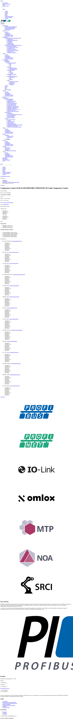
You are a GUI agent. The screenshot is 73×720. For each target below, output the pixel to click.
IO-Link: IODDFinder (11, 115)
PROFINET (7, 61)
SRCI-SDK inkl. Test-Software (13, 111)
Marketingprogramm (6, 3)
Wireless (11, 79)
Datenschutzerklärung (7, 704)
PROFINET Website (13, 69)
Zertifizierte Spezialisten (11, 52)
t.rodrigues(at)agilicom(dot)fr (17, 330)
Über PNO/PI (5, 2)
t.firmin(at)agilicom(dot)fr (14, 296)
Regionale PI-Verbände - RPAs (13, 50)
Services (6, 118)
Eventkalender (7, 139)
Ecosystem (9, 67)
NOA (6, 88)
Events (4, 134)
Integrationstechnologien (11, 74)
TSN (10, 64)
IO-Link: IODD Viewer (11, 105)
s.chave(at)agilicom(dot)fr (14, 385)
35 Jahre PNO (9, 42)
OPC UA (11, 72)
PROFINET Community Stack (12, 106)
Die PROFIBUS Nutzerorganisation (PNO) (13, 38)
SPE (10, 78)
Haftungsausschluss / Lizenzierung (9, 705)
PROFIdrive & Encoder (14, 81)
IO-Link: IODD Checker (11, 104)
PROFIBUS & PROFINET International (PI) (13, 45)
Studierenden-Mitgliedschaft (10, 27)
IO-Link (6, 85)
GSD (10, 71)
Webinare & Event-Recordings (10, 150)
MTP (6, 87)
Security (6, 31)
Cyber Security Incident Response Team (10, 703)
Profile (8, 80)
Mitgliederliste (7, 29)
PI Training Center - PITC (12, 49)
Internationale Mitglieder (11, 46)
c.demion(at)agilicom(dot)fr (15, 374)
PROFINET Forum (13, 68)
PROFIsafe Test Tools (11, 110)
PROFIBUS (7, 60)
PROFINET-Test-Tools (11, 101)
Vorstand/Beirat (10, 43)
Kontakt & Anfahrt (10, 44)
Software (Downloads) (9, 99)
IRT (10, 63)
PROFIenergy (12, 82)
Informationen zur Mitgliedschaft (11, 26)
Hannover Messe (10, 136)
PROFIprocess (12, 83)
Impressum (5, 706)
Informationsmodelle (11, 70)
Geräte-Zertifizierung (11, 121)
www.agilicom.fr (6, 204)
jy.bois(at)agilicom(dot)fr (13, 252)
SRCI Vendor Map (10, 116)
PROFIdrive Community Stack (12, 107)
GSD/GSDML (10, 100)
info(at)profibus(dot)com (4, 688)
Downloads (5, 157)
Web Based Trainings (11, 117)
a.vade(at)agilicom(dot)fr (13, 319)
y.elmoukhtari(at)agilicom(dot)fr (19, 274)
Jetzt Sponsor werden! (9, 36)
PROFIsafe (12, 84)
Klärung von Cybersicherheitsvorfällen (14, 126)
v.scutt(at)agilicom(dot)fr (13, 352)
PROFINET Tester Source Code (13, 109)
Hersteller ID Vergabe (11, 119)
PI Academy (7, 32)
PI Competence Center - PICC (12, 47)
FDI (10, 75)
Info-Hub (4, 146)
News (4, 4)
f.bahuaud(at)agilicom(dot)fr (8, 202)
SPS (8, 138)
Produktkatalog (7, 33)
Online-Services (8, 112)
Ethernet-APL (12, 77)
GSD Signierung (10, 122)
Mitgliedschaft (5, 25)
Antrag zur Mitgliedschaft (9, 28)
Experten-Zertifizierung (11, 123)
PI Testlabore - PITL (11, 48)
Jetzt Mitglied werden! (9, 35)
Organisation (5, 37)
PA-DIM (11, 73)
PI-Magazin (7, 149)
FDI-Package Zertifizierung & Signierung (14, 124)
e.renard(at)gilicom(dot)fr (15, 363)
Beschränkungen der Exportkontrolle (9, 702)
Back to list (2, 185)
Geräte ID (9, 120)
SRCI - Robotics (8, 89)
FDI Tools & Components (12, 103)
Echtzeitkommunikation (11, 62)
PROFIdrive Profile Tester (12, 108)
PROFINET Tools (10, 102)
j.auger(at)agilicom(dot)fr (13, 263)
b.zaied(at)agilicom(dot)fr (14, 285)
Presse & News (8, 148)
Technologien (5, 59)
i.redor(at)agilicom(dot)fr (12, 341)
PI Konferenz (9, 137)
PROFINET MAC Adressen (12, 125)
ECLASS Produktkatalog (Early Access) (14, 114)
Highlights (7, 135)
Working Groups (10, 51)
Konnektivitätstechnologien (12, 76)
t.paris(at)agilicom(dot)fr (12, 307)
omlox (6, 86)
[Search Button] (0, 165)
